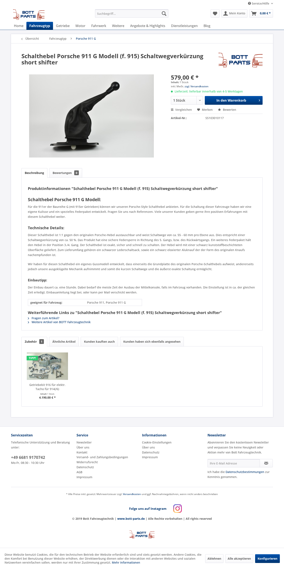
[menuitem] (131, 13)
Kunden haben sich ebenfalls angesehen (151, 342)
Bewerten (229, 110)
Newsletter (84, 442)
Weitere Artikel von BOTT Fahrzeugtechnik (61, 322)
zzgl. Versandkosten (197, 86)
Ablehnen (214, 558)
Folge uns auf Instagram (148, 508)
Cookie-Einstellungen (157, 442)
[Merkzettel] (215, 13)
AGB (79, 472)
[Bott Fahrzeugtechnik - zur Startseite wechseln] (29, 14)
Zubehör (33, 342)
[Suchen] (164, 13)
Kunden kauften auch (99, 342)
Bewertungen (65, 173)
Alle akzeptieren (239, 558)
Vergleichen (183, 110)
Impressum (84, 477)
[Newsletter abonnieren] (266, 463)
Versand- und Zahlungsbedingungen (102, 457)
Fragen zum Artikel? (45, 318)
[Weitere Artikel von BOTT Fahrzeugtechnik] (241, 60)
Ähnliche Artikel (63, 342)
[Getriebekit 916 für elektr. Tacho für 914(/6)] (47, 366)
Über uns (83, 447)
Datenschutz (85, 467)
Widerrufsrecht (87, 462)
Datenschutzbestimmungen (245, 472)
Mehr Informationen (126, 562)
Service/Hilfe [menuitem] (260, 3)
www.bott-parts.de (131, 519)
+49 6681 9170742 (28, 457)
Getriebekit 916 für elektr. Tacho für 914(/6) (47, 387)
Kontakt (82, 452)
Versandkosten (132, 494)
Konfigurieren (267, 558)
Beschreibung (34, 173)
